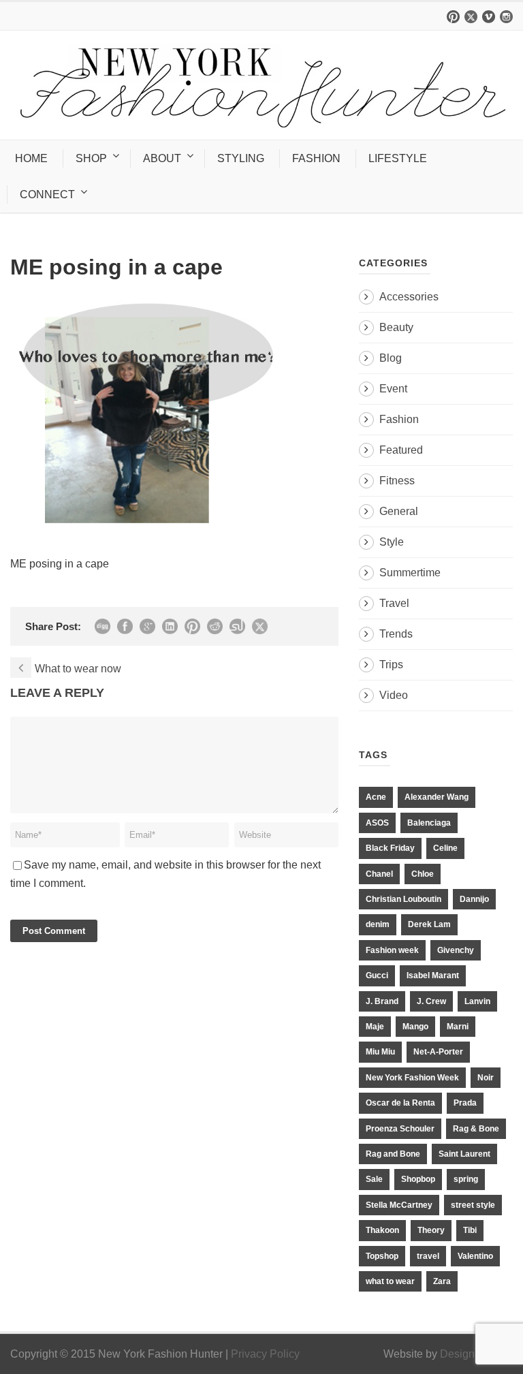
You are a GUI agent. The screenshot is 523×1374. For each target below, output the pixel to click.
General (398, 511)
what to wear (390, 1281)
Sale (374, 1179)
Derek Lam (429, 924)
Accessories (409, 296)
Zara (442, 1281)
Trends (396, 634)
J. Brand (382, 1001)
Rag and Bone (393, 1154)
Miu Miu (380, 1052)
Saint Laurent (464, 1154)
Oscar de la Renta (400, 1103)
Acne (376, 797)
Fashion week (392, 950)
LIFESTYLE (397, 158)
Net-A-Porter (438, 1052)
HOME (31, 158)
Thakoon (382, 1230)
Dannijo (474, 899)
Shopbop (418, 1179)
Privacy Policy (265, 1354)
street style (473, 1205)
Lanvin (477, 1001)
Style (391, 542)
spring (466, 1179)
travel (428, 1256)
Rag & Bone (476, 1129)
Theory (431, 1230)
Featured (401, 450)
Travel (394, 603)
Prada (465, 1103)
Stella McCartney (399, 1205)
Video (393, 695)
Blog (390, 358)
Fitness (397, 480)
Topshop (382, 1256)
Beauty (396, 327)
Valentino (475, 1256)
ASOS (377, 823)
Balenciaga (429, 823)
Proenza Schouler (400, 1129)
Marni (458, 1026)
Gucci (377, 975)
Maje (375, 1026)
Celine (445, 848)
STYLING (240, 158)
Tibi (470, 1230)
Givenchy (455, 950)
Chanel (379, 874)
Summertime (410, 572)
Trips (391, 664)
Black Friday (390, 848)
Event (393, 388)
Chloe (422, 874)
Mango (415, 1026)
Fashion (399, 419)
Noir (485, 1077)
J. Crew (431, 1001)
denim (378, 924)
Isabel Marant (433, 975)
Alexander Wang (437, 797)
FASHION (316, 158)
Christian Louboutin (403, 899)
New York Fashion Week (412, 1077)
